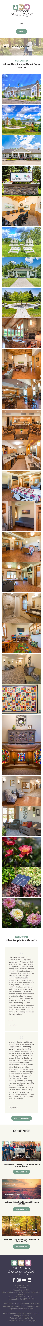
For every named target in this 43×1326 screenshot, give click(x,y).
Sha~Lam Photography (28, 1320)
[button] (22, 24)
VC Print (30, 1318)
